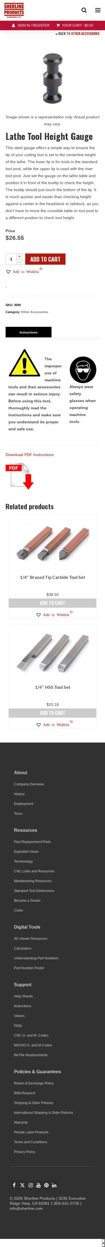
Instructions (22, 1006)
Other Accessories (85, 33)
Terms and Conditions (30, 1142)
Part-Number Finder (29, 968)
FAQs (18, 1026)
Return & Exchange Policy (34, 1083)
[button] (22, 271)
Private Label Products (31, 1132)
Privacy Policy (24, 1152)
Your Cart (77, 25)
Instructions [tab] (29, 332)
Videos (19, 1016)
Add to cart (45, 259)
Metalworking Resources (33, 881)
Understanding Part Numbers (36, 958)
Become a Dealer (27, 901)
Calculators (22, 948)
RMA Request (24, 1093)
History (19, 794)
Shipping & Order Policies (33, 1103)
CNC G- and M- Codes (31, 1035)
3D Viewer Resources (30, 939)
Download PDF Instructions (30, 454)
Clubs (18, 910)
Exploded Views (26, 852)
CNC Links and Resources (34, 871)
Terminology (23, 861)
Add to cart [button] (52, 603)
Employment (23, 804)
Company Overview (29, 784)
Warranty (21, 1122)
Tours (18, 814)
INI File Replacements (31, 1055)
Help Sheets (23, 996)
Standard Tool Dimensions (34, 891)
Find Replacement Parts (32, 842)
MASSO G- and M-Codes (33, 1045)
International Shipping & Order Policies (43, 1113)
